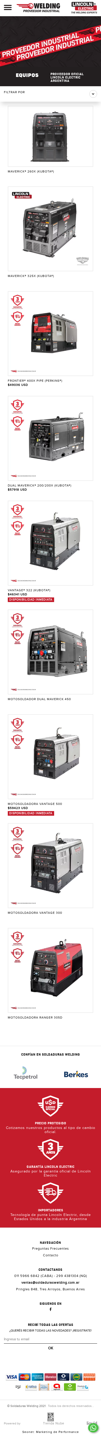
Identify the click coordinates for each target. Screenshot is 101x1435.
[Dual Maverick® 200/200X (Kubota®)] (50, 438)
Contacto (50, 1255)
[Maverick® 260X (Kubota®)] (50, 136)
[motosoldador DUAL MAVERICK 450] (50, 652)
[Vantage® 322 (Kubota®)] (50, 543)
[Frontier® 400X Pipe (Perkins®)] (50, 333)
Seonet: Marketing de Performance (50, 1432)
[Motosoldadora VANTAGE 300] (50, 865)
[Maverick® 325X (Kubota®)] (50, 229)
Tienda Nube (53, 1423)
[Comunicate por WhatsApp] (93, 1427)
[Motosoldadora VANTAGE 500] (50, 757)
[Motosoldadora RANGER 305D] (50, 970)
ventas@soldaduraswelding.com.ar (50, 1283)
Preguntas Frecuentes (50, 1249)
